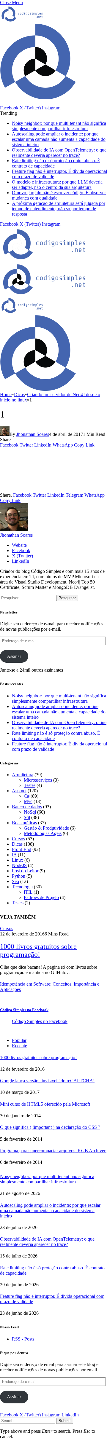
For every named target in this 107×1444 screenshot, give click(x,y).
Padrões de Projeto (41, 897)
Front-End (21, 849)
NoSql (30, 812)
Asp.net (19, 790)
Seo (15, 881)
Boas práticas (24, 822)
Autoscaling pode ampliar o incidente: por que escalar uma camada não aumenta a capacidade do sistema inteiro (59, 139)
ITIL (28, 892)
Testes (29, 785)
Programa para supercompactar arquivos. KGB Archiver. (53, 1150)
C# (26, 795)
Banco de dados (27, 806)
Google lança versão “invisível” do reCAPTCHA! (47, 1080)
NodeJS (19, 865)
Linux (17, 860)
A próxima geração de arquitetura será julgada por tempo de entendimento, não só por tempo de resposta (58, 208)
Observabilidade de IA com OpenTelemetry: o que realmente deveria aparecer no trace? (59, 152)
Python (18, 876)
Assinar (14, 656)
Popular (19, 1040)
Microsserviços (38, 779)
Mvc (28, 801)
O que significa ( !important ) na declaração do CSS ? (50, 1127)
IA (14, 854)
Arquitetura (22, 774)
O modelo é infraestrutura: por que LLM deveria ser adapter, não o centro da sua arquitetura (57, 184)
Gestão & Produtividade (46, 828)
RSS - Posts (23, 1338)
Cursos (18, 838)
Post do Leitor (25, 870)
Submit (65, 1421)
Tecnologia (22, 886)
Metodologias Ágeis (43, 833)
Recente (19, 1045)
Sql (27, 817)
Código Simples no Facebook (24, 1010)
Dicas (17, 844)
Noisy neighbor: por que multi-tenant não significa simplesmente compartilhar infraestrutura (59, 126)
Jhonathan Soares (32, 434)
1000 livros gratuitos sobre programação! (38, 950)
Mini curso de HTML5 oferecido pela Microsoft (45, 1104)
